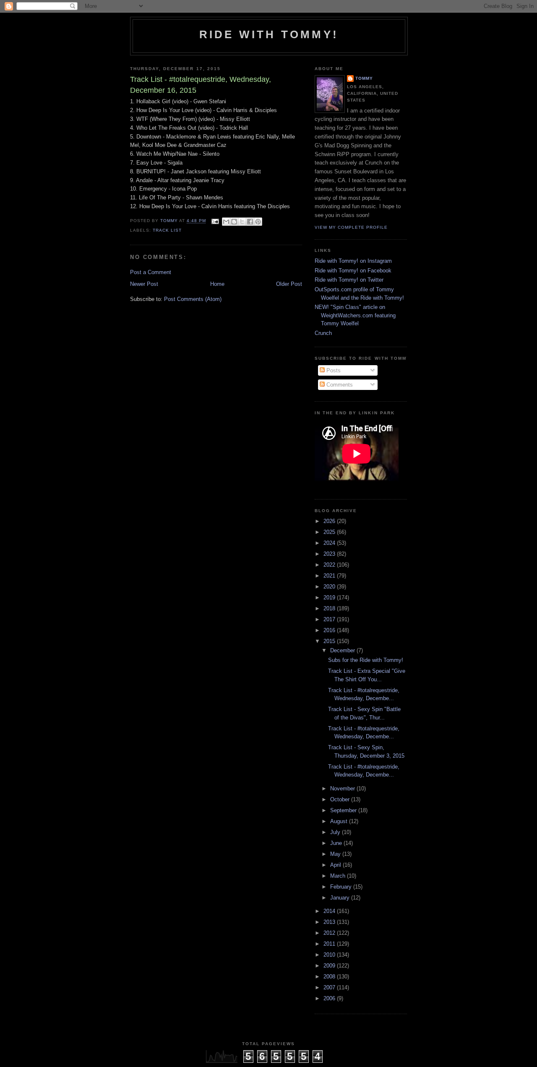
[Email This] (226, 221)
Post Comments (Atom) (193, 299)
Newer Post (144, 284)
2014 (330, 911)
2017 (330, 619)
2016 (330, 630)
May (336, 854)
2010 (330, 955)
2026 (330, 521)
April (336, 865)
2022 (330, 565)
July (336, 832)
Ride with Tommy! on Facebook (353, 270)
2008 (330, 976)
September (344, 810)
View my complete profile (351, 227)
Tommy (364, 78)
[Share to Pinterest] (258, 221)
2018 (330, 608)
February (341, 887)
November (343, 788)
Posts (333, 370)
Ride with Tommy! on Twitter (349, 280)
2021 (330, 576)
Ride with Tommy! (269, 34)
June (337, 843)
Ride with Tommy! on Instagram (353, 261)
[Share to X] (242, 221)
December (343, 650)
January (340, 897)
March (338, 876)
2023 (330, 554)
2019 (330, 597)
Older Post (289, 284)
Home (217, 284)
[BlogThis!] (234, 221)
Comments (339, 385)
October (340, 799)
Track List (167, 230)
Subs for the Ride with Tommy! (365, 660)
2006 (330, 998)
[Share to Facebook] (250, 221)
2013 (330, 922)
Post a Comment (150, 272)
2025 (330, 532)
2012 (330, 933)
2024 (330, 543)
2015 (330, 641)
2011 (330, 944)
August (339, 821)
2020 (330, 586)
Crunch (323, 333)
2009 (330, 965)
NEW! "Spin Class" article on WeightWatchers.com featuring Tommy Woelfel (355, 315)
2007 (330, 987)
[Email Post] (215, 221)
